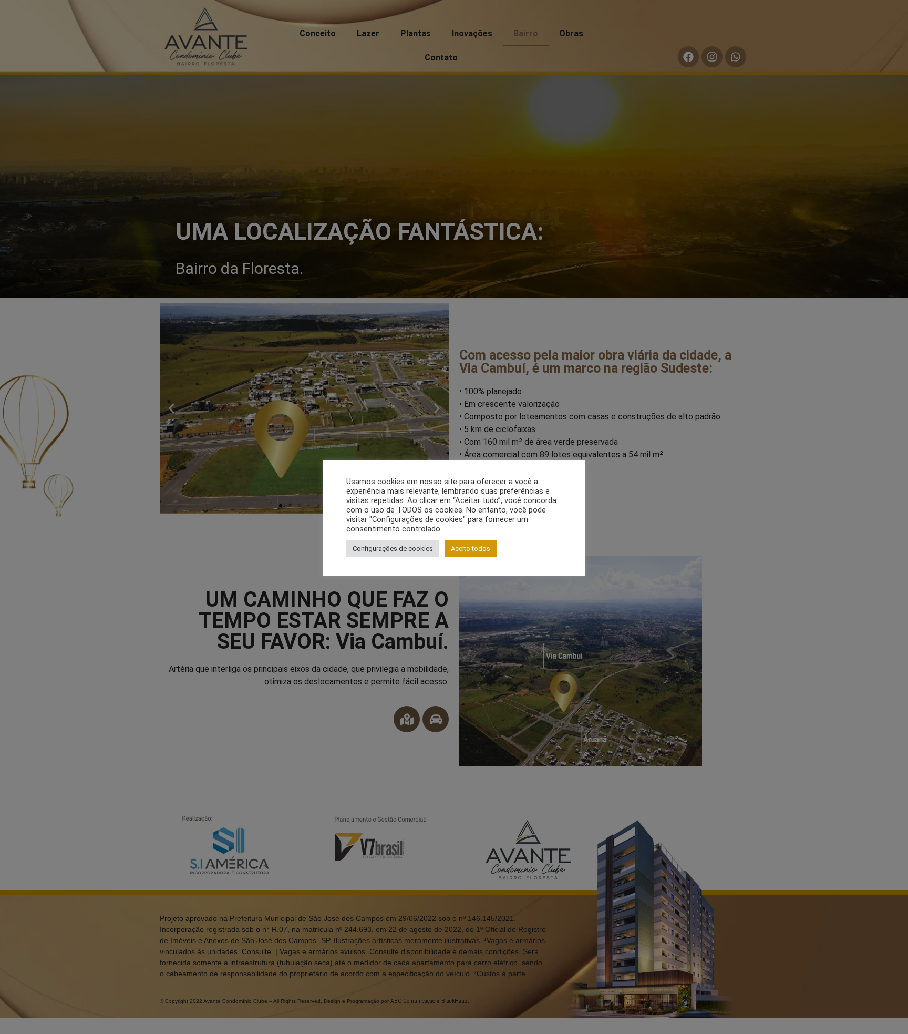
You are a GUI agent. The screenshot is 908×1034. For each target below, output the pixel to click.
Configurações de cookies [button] (393, 548)
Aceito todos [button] (470, 548)
